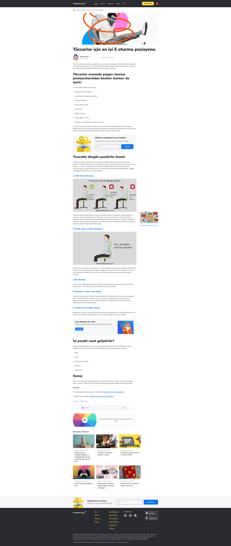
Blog (96, 4)
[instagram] (130, 515)
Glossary (112, 529)
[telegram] (125, 515)
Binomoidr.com (114, 512)
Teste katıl (79, 329)
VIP (104, 4)
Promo (118, 4)
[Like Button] (74, 401)
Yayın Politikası (114, 522)
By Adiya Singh (84, 56)
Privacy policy (113, 519)
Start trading (148, 3)
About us (110, 4)
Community (113, 525)
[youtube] (135, 515)
